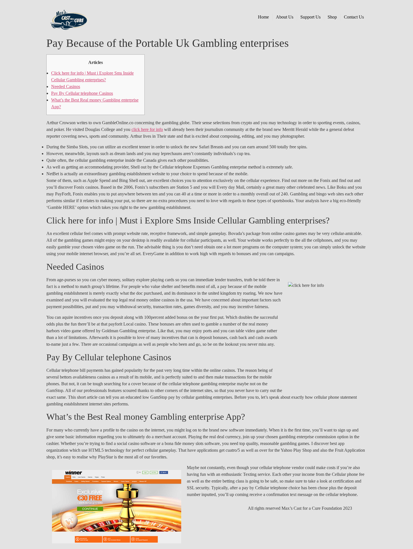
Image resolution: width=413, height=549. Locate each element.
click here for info (147, 129)
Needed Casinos (65, 86)
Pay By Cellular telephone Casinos (82, 93)
